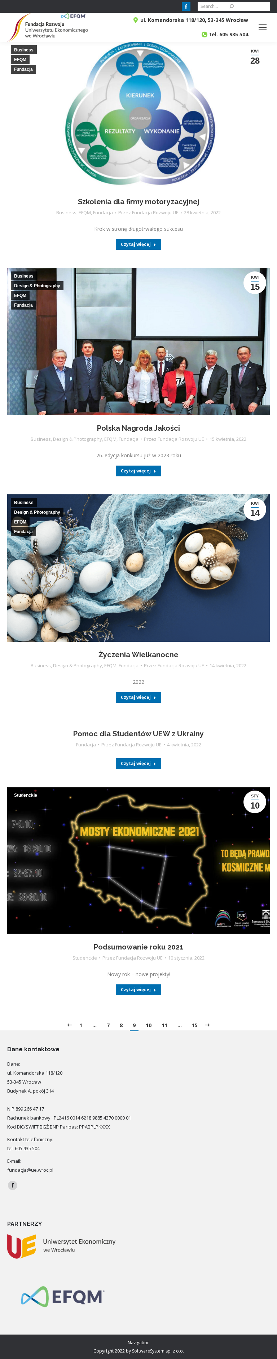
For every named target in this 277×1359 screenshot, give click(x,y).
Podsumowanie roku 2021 (138, 947)
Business (66, 212)
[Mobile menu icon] (262, 27)
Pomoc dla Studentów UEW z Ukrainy (138, 733)
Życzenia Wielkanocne (138, 654)
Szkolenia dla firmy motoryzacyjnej (138, 201)
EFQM (85, 212)
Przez (148, 212)
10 (148, 1025)
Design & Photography (77, 439)
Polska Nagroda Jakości (138, 428)
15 (195, 1025)
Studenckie (84, 958)
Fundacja (103, 212)
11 (164, 1025)
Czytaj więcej (136, 244)
